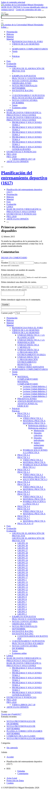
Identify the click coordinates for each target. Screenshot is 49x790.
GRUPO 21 (22, 567)
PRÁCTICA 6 (23, 506)
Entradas (21, 771)
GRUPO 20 (22, 570)
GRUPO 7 (22, 602)
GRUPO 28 (22, 553)
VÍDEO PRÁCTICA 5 (33, 496)
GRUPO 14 (22, 585)
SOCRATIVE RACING (22, 90)
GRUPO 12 (22, 589)
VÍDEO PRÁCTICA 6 (33, 511)
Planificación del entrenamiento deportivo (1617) (24, 177)
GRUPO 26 (22, 555)
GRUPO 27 (22, 550)
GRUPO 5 (22, 607)
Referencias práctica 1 (37, 425)
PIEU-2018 (11, 154)
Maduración (39, 430)
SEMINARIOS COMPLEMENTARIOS (30, 49)
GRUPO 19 (22, 572)
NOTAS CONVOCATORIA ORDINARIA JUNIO (25, 82)
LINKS (10, 110)
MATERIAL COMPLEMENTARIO (27, 377)
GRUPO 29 (22, 548)
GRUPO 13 (22, 587)
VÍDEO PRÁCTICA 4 (33, 487)
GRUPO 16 (22, 543)
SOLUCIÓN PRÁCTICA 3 (35, 479)
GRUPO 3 (22, 611)
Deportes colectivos (38, 434)
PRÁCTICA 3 (23, 470)
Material (10, 36)
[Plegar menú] (7, 27)
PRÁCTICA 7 (23, 516)
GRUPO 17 (22, 577)
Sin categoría (12, 747)
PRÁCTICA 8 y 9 (25, 523)
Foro (9, 61)
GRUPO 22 (22, 565)
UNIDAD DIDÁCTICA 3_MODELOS (28, 346)
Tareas (15, 105)
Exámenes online (19, 107)
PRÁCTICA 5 (23, 492)
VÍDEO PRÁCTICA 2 (33, 460)
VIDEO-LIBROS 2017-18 (23, 159)
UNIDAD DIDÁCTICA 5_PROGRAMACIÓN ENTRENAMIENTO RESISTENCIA (28, 361)
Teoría (14, 51)
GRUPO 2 (22, 614)
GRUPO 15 (22, 582)
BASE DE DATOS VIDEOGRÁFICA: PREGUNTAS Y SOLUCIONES (24, 113)
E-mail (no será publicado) (12, 274)
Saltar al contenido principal (13, 2)
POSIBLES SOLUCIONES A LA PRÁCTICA (35, 451)
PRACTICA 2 (23, 455)
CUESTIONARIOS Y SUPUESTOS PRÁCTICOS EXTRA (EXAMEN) (28, 96)
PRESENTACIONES (27, 399)
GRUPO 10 (22, 594)
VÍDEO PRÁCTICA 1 (33, 418)
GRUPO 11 (22, 592)
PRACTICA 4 (23, 482)
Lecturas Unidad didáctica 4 (35, 394)
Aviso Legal (12, 778)
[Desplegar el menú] (5, 12)
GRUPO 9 (22, 597)
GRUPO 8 (22, 599)
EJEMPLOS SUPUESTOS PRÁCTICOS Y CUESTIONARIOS (28, 77)
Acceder (10, 757)
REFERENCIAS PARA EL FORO (27, 41)
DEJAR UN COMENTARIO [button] (14, 257)
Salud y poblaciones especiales (39, 445)
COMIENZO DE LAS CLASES (21, 736)
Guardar (5, 305)
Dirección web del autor (11, 287)
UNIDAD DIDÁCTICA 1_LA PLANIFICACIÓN (31, 336)
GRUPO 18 (22, 575)
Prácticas (16, 56)
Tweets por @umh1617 (11, 714)
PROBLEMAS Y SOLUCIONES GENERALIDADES (27, 148)
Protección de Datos (15, 780)
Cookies (10, 783)
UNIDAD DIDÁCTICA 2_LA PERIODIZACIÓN (31, 341)
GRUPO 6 (22, 604)
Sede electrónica (12, 7)
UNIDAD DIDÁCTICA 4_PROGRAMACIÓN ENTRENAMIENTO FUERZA (31, 352)
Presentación (12, 32)
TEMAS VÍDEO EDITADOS (30, 367)
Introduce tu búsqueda (36, 17)
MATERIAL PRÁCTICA (34, 421)
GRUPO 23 (22, 563)
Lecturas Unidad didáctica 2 (35, 389)
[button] (10, 39)
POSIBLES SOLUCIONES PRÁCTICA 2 (35, 466)
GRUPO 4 (22, 609)
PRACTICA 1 (23, 413)
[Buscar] (2, 20)
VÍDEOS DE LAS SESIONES (25, 44)
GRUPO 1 (22, 580)
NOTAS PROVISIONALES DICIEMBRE (26, 738)
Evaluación (11, 63)
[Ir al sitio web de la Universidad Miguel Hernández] (22, 5)
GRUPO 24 (22, 560)
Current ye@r (8, 313)
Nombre (4, 263)
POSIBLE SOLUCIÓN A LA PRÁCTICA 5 (34, 502)
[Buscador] (43, 10)
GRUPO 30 (22, 545)
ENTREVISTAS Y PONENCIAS (21, 152)
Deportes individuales (39, 439)
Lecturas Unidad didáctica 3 (35, 391)
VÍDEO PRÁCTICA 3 (33, 474)
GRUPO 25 (22, 558)
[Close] (2, 260)
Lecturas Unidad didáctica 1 (35, 386)
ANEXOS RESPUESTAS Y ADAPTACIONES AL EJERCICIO (30, 403)
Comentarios (22, 773)
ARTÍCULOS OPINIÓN (18, 161)
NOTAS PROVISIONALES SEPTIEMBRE (24, 86)
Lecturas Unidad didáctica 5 (35, 396)
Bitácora (10, 34)
